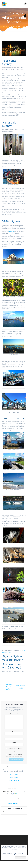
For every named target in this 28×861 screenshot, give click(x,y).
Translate (18, 794)
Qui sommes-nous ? (14, 774)
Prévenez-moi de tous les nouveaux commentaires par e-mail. (14, 749)
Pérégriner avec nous (14, 780)
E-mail (14, 737)
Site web (14, 742)
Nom (14, 731)
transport (11, 231)
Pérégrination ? (14, 777)
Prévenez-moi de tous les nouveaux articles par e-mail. (14, 755)
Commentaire (14, 714)
